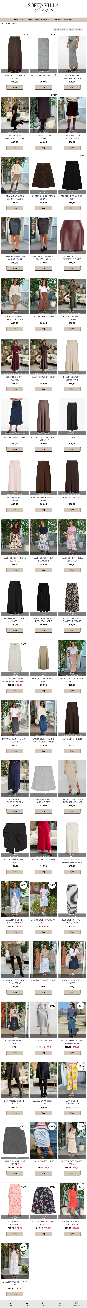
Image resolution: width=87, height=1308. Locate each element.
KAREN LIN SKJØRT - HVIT (43, 980)
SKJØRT (15, 23)
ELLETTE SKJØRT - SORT (72, 437)
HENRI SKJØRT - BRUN (43, 317)
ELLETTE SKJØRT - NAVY (15, 437)
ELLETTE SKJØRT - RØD (43, 859)
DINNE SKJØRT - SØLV (43, 1040)
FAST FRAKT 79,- (21, 19)
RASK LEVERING (35, 19)
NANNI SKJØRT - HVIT (43, 1161)
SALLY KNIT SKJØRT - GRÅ (43, 75)
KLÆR (8, 23)
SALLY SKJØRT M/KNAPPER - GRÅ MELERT (72, 78)
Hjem (2, 23)
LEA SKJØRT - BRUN (72, 739)
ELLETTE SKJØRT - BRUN (43, 377)
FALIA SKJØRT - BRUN (72, 498)
